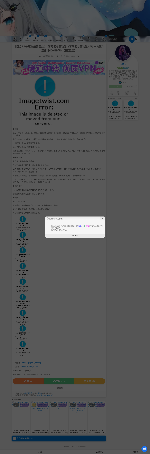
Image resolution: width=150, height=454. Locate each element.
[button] (144, 449)
